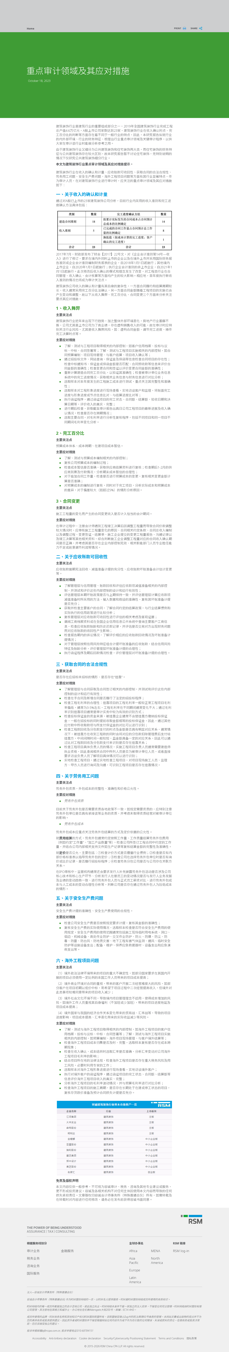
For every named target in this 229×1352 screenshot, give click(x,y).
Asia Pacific (133, 1260)
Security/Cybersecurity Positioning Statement (130, 1338)
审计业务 (33, 1251)
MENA (155, 1251)
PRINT (177, 28)
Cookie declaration (90, 1338)
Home (30, 28)
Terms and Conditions (171, 1338)
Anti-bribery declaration (62, 1338)
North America (157, 1260)
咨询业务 (33, 1266)
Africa (133, 1251)
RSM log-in (181, 1251)
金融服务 (67, 1251)
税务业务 (33, 1258)
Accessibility (39, 1338)
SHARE (194, 28)
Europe (134, 1270)
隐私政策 (192, 1338)
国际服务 (33, 1273)
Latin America (135, 1279)
